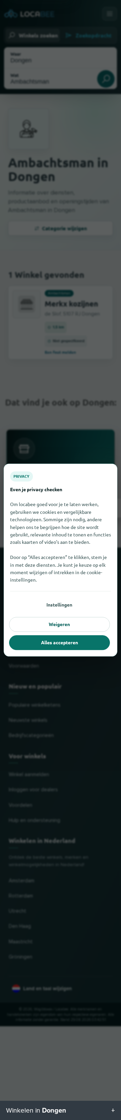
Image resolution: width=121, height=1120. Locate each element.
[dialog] (60, 560)
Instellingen (59, 604)
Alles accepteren (59, 642)
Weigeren (59, 624)
